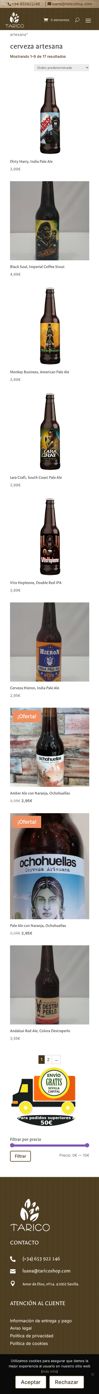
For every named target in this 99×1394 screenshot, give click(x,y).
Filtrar (20, 1156)
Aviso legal (21, 1328)
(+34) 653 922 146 (41, 1259)
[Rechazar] (92, 1374)
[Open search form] (77, 20)
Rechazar (66, 1382)
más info (49, 1371)
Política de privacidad (31, 1335)
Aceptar (31, 1382)
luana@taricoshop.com (46, 1271)
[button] (88, 20)
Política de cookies (29, 1343)
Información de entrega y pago (41, 1320)
